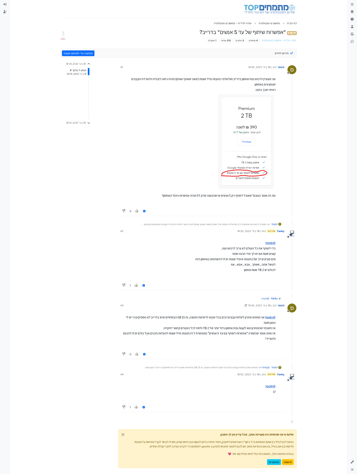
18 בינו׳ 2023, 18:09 (259, 67)
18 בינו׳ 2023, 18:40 (259, 305)
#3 (121, 305)
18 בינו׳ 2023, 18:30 (248, 231)
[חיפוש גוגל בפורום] (352, 34)
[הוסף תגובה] (144, 211)
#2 (121, 231)
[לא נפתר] (352, 19)
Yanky (280, 231)
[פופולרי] (352, 12)
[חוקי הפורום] (352, 4)
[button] (352, 462)
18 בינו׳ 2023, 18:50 (248, 374)
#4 (121, 374)
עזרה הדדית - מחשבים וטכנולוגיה (279, 40)
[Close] (122, 434)
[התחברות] (4, 4)
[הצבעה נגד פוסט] (123, 211)
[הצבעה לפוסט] (137, 211)
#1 (121, 67)
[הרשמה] (4, 12)
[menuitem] (4, 4)
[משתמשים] (352, 27)
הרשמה (288, 462)
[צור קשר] (352, 42)
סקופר (281, 67)
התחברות (274, 462)
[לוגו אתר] (269, 8)
